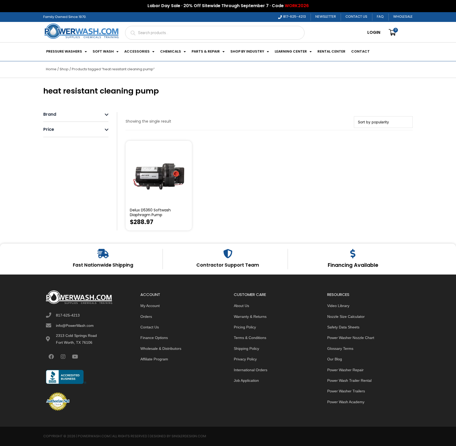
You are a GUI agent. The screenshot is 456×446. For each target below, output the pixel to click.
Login (373, 32)
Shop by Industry (247, 52)
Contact (360, 52)
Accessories (137, 52)
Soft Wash (103, 52)
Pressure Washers (64, 52)
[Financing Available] (353, 253)
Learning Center (291, 52)
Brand (49, 115)
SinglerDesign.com (189, 436)
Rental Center (331, 52)
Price (48, 130)
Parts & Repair (206, 52)
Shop (64, 69)
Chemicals (170, 52)
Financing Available (353, 265)
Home (51, 69)
